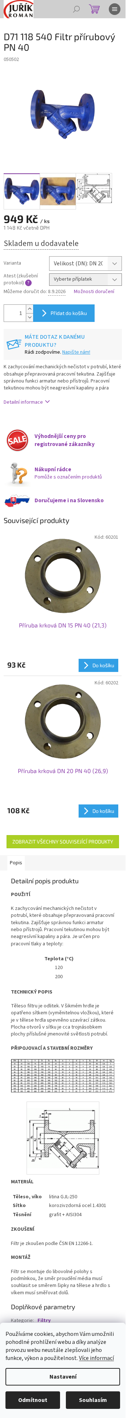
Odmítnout (32, 1400)
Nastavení (62, 1377)
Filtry (44, 1320)
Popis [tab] (16, 862)
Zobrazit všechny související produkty (62, 841)
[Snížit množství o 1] (29, 317)
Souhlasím (93, 1400)
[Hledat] (76, 9)
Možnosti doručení (94, 291)
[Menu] (114, 9)
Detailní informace (23, 402)
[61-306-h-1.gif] (63, 1131)
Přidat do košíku (69, 313)
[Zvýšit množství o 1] (29, 309)
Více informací (96, 1358)
